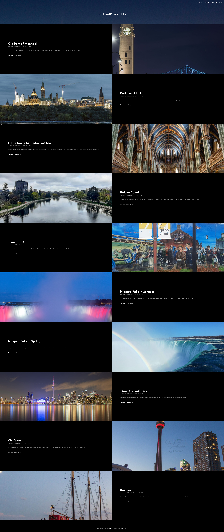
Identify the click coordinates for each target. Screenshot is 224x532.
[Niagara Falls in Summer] (56, 297)
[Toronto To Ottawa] (168, 247)
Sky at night (109, 528)
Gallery (207, 2)
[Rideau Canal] (56, 198)
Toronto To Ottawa (20, 242)
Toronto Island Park (133, 391)
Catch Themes (123, 528)
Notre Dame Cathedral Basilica (29, 143)
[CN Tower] (168, 446)
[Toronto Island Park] (56, 396)
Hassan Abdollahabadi (14, 46)
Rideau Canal (129, 192)
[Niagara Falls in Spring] (168, 347)
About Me (214, 2)
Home (200, 2)
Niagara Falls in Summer (137, 291)
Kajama (125, 490)
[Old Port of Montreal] (168, 49)
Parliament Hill (130, 93)
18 (118, 522)
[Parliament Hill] (56, 99)
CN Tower (14, 440)
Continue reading (14, 55)
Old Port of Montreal (22, 43)
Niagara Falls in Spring (24, 341)
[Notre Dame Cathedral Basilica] (168, 148)
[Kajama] (56, 495)
